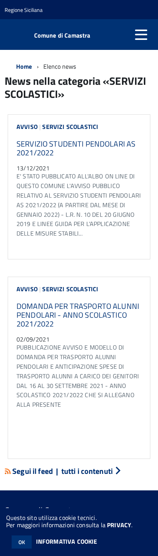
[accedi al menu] (141, 34)
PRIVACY (119, 525)
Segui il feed (32, 471)
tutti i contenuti (87, 471)
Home (24, 66)
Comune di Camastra (62, 35)
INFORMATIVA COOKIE (66, 541)
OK (21, 542)
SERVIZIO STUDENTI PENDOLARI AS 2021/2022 (75, 148)
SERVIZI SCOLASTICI (70, 126)
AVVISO (27, 126)
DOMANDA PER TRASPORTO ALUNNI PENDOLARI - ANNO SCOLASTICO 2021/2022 (77, 315)
